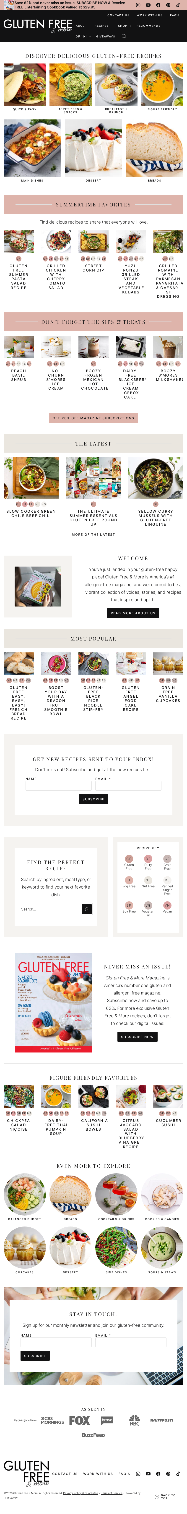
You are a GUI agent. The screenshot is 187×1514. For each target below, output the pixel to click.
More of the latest (93, 534)
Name (31, 779)
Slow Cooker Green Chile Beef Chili (31, 513)
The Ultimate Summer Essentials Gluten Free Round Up (94, 518)
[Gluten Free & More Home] (38, 26)
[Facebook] (158, 5)
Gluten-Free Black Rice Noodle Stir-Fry (93, 698)
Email (103, 779)
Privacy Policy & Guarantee (80, 1493)
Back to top (168, 1497)
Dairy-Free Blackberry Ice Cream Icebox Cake (133, 384)
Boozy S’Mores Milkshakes (170, 375)
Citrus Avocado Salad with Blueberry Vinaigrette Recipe (133, 1133)
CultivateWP (11, 1498)
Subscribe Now (137, 1037)
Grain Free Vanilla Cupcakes (168, 694)
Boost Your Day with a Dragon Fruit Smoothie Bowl (56, 700)
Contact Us (118, 15)
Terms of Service (111, 1493)
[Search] (124, 36)
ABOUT (81, 25)
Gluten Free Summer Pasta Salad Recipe (18, 277)
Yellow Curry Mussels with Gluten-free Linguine (156, 518)
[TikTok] (178, 5)
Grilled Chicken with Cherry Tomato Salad (56, 277)
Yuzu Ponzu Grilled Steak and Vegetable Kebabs (132, 279)
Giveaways (105, 36)
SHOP (122, 25)
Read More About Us (133, 613)
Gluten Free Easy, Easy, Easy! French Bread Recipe (19, 702)
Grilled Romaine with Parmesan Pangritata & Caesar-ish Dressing (170, 281)
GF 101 (81, 36)
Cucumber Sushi (168, 1122)
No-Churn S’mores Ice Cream (56, 380)
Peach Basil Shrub (18, 375)
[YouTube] (148, 5)
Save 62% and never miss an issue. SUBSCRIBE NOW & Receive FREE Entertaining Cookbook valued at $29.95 (70, 4)
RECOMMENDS (149, 25)
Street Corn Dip (93, 268)
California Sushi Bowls (94, 1125)
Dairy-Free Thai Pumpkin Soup (56, 1127)
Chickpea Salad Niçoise (18, 1125)
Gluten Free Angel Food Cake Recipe (131, 698)
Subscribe (93, 799)
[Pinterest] (168, 5)
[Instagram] (138, 5)
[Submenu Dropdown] (112, 26)
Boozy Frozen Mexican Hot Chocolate (95, 380)
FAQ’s (175, 15)
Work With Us (150, 15)
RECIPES (102, 25)
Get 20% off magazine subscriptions (93, 418)
